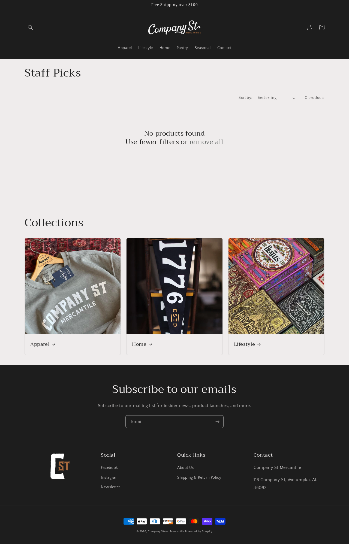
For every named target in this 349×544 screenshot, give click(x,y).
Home (139, 344)
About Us (185, 468)
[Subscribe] (217, 421)
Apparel (40, 344)
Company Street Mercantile (166, 531)
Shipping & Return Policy (199, 477)
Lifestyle (244, 344)
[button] (31, 27)
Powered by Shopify (198, 531)
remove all (206, 142)
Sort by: (245, 98)
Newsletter (110, 487)
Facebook (109, 468)
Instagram (110, 477)
